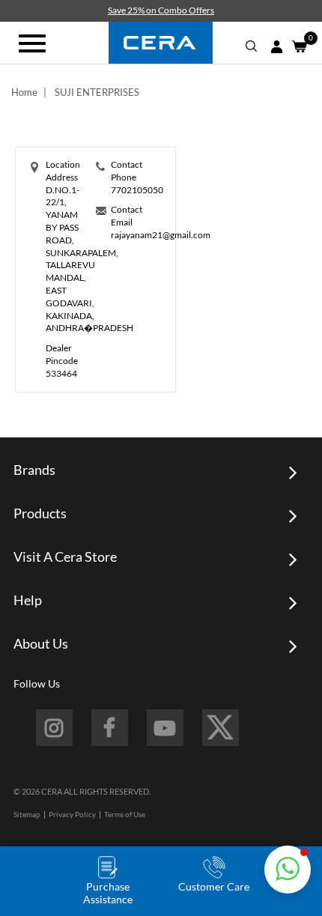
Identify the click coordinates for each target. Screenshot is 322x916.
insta (54, 727)
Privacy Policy (72, 814)
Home (24, 92)
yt (165, 727)
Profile (276, 46)
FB (109, 727)
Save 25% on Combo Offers (161, 10)
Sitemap (26, 814)
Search (251, 46)
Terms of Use (124, 814)
